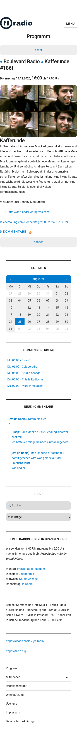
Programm (12, 668)
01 (57, 293)
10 (10, 307)
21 (47, 314)
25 (19, 321)
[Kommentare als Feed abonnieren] (38, 232)
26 (29, 321)
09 (66, 300)
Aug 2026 (38, 279)
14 (47, 307)
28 (19, 293)
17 (10, 314)
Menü (70, 23)
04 (19, 300)
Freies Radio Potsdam (31, 568)
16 (66, 307)
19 (29, 314)
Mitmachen (13, 677)
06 (38, 300)
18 (19, 314)
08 (57, 300)
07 (47, 300)
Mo (11, 286)
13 (38, 307)
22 (57, 314)
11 (19, 307)
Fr (48, 286)
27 (10, 293)
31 (47, 293)
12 (29, 307)
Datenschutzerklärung (20, 721)
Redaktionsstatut (16, 686)
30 (38, 293)
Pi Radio (27, 584)
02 (66, 293)
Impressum (13, 712)
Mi (29, 286)
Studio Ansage (28, 579)
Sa (57, 286)
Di (20, 286)
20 (38, 314)
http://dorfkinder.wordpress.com (28, 212)
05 (29, 300)
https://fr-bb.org (16, 651)
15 (57, 307)
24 (10, 321)
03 (10, 300)
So (66, 286)
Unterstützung (15, 694)
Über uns (11, 703)
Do (38, 286)
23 (66, 314)
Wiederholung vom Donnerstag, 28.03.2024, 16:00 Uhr (34, 222)
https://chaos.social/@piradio (25, 641)
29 (29, 293)
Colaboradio (26, 574)
